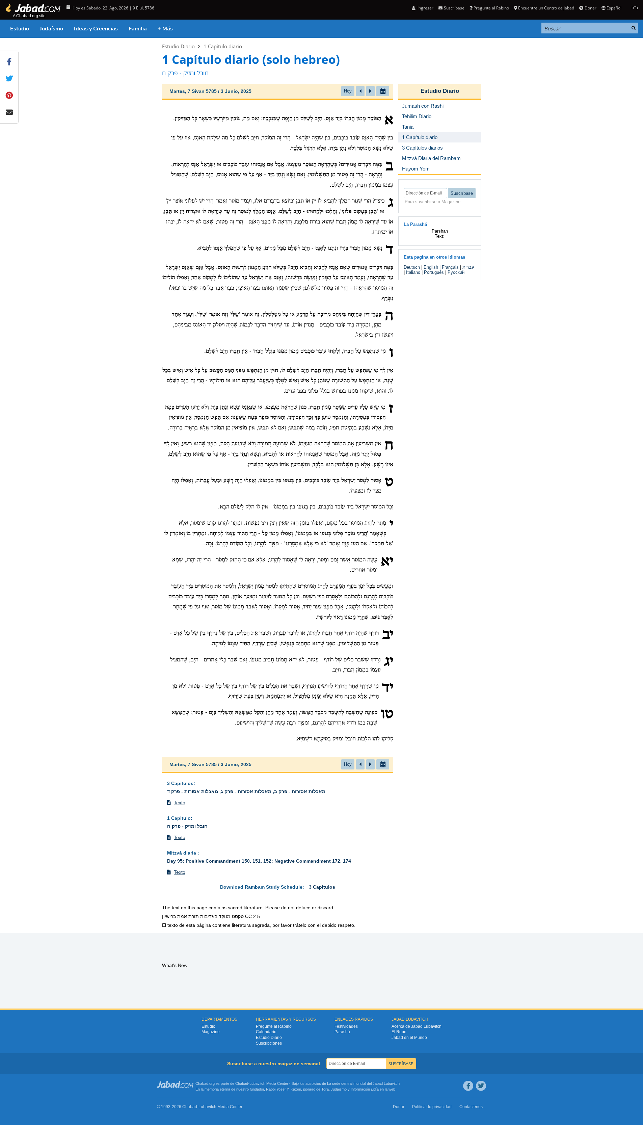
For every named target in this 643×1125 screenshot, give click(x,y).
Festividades (346, 1026)
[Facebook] (468, 1086)
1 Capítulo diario (223, 46)
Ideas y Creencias (96, 28)
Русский (456, 272)
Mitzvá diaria (182, 853)
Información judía (365, 1089)
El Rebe (399, 1031)
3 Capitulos (180, 783)
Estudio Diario (178, 46)
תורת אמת (188, 916)
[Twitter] (481, 1086)
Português (434, 272)
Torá (325, 1089)
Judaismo (339, 1089)
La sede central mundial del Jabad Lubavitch (363, 1083)
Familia (138, 28)
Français (450, 267)
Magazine (211, 1031)
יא (387, 562)
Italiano (413, 272)
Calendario (266, 1031)
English (431, 267)
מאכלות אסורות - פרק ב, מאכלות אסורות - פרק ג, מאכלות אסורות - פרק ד (246, 791)
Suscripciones (269, 1043)
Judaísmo (51, 28)
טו (387, 714)
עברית (468, 267)
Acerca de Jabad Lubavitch (416, 1026)
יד (387, 688)
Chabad (241, 1083)
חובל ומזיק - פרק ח (187, 826)
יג (388, 662)
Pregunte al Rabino (491, 8)
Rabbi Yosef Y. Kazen (283, 1089)
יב (387, 635)
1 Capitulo (179, 818)
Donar (590, 8)
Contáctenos (471, 1106)
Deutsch (412, 267)
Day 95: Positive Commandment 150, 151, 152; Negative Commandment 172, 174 (259, 861)
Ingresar (425, 8)
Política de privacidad (432, 1106)
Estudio (19, 28)
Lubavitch (257, 1083)
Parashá (342, 1031)
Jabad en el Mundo (409, 1037)
